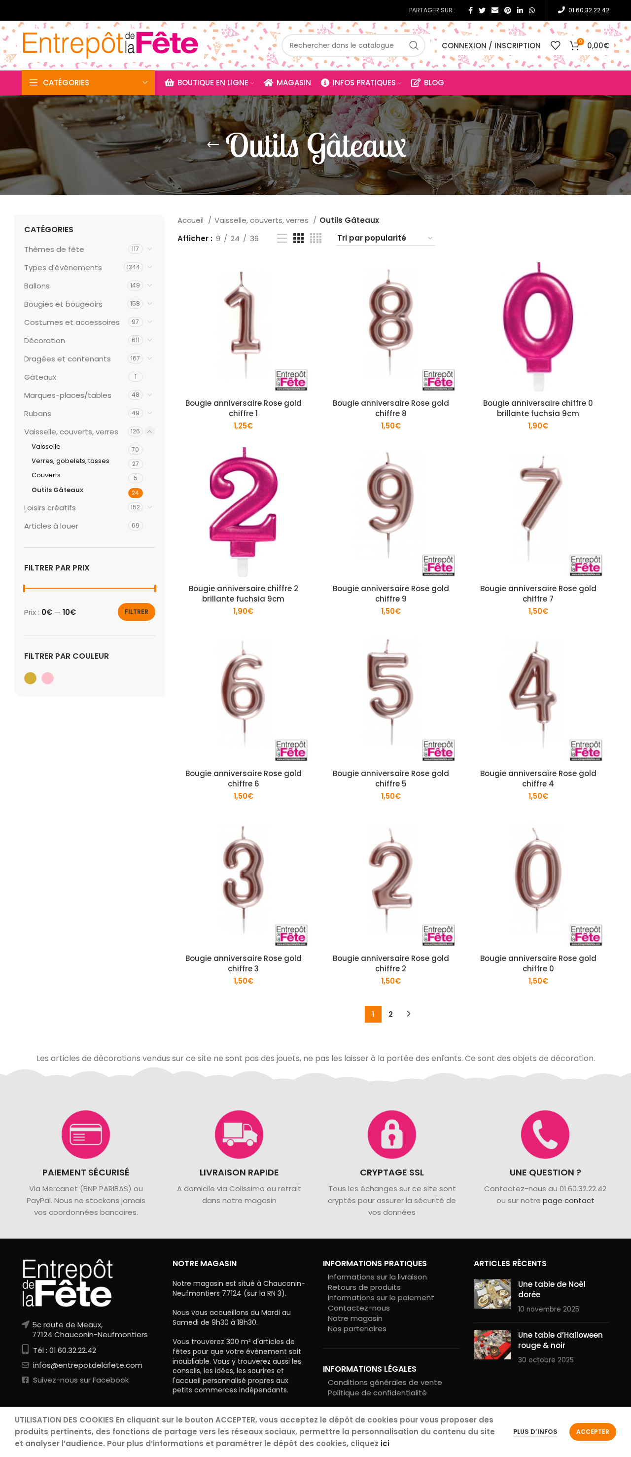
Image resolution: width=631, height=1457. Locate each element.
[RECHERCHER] (414, 45)
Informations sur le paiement (381, 1297)
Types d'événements (63, 267)
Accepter (592, 1431)
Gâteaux (40, 377)
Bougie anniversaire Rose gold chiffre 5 (391, 778)
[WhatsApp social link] (532, 10)
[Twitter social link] (482, 10)
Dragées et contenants (67, 359)
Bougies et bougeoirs (63, 304)
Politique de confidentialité (377, 1392)
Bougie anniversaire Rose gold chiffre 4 (538, 778)
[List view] (282, 238)
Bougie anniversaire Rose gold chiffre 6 (243, 778)
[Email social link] (495, 10)
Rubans (37, 413)
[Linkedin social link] (520, 10)
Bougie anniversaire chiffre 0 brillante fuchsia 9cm (538, 408)
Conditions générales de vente (385, 1382)
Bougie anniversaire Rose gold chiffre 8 (391, 408)
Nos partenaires (357, 1328)
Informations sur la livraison (377, 1277)
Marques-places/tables (67, 395)
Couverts (46, 475)
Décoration (44, 340)
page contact (568, 1201)
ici (385, 1443)
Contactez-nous (359, 1308)
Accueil (191, 220)
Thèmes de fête (54, 249)
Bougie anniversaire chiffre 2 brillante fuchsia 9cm (243, 593)
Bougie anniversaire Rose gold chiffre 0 (538, 963)
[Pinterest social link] (507, 10)
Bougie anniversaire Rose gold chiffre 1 (243, 408)
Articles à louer (51, 526)
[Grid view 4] (315, 238)
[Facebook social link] (470, 10)
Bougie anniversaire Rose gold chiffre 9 (391, 593)
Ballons (37, 286)
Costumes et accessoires (72, 322)
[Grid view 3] (298, 238)
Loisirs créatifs (50, 507)
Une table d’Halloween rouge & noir (560, 1340)
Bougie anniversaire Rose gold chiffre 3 (243, 963)
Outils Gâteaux (57, 490)
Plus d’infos (535, 1431)
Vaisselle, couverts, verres (71, 431)
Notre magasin (355, 1318)
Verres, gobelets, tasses (70, 460)
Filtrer (136, 611)
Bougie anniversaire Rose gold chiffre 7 (538, 593)
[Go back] (213, 145)
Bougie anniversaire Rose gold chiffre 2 (391, 963)
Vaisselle (46, 446)
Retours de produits (364, 1287)
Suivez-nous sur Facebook (80, 1380)
